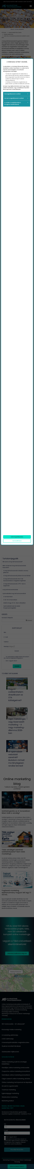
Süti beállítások (17, 541)
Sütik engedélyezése (17, 537)
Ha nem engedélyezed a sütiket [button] (14, 98)
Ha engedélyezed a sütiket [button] (12, 94)
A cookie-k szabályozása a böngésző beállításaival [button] (12, 103)
